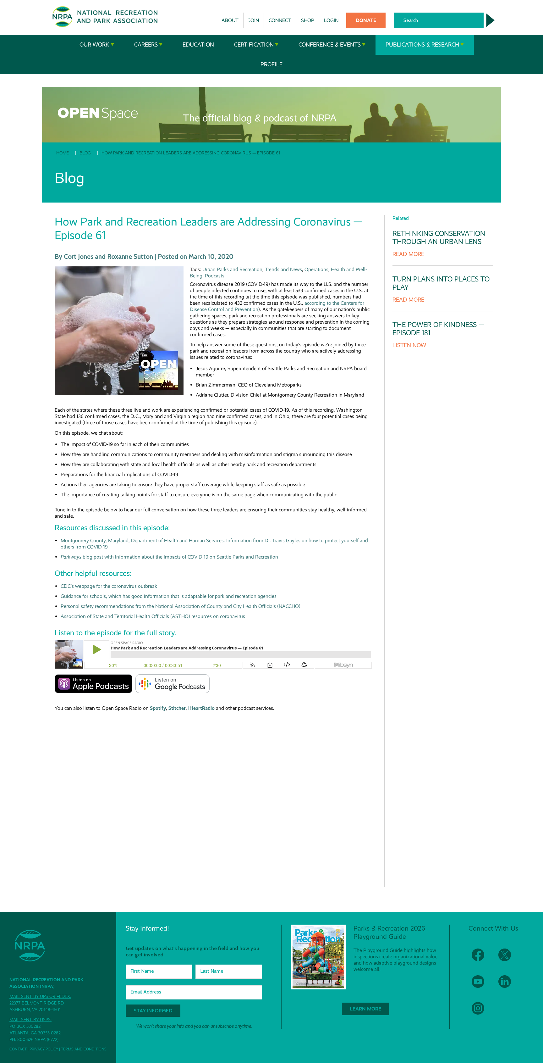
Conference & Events (330, 45)
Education (198, 45)
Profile (271, 64)
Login (331, 20)
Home (62, 152)
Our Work (94, 45)
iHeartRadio (201, 708)
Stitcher (177, 708)
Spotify (158, 708)
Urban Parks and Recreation (232, 269)
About (230, 20)
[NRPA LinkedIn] (508, 985)
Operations (316, 269)
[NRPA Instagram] (482, 1012)
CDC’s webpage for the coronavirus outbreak (109, 586)
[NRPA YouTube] (482, 985)
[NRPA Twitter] (508, 959)
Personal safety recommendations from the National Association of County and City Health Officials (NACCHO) (180, 606)
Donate (366, 20)
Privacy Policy (44, 1049)
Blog (85, 152)
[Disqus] (213, 794)
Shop (307, 20)
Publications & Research (422, 45)
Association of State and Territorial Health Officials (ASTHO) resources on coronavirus (153, 616)
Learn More (365, 1009)
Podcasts (214, 276)
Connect (280, 20)
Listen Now (409, 345)
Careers (146, 45)
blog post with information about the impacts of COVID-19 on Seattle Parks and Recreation (169, 557)
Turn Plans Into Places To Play (441, 283)
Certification (254, 45)
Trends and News (283, 269)
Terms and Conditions (84, 1049)
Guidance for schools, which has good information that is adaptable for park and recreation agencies (169, 596)
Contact (18, 1049)
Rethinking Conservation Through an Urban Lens (438, 238)
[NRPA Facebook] (482, 959)
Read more (408, 254)
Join (253, 20)
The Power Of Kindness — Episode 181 (438, 329)
